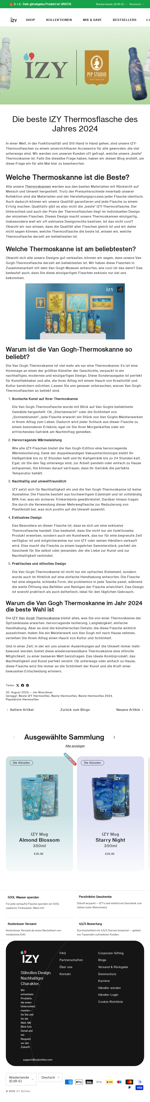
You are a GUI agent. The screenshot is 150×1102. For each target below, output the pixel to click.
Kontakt (65, 974)
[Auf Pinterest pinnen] (27, 685)
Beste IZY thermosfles (34, 695)
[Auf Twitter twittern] (17, 685)
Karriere (104, 980)
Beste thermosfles (64, 695)
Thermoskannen (38, 186)
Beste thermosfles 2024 (95, 695)
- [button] (33, 861)
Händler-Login (108, 994)
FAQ (63, 953)
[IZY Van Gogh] (75, 311)
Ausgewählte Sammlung (64, 737)
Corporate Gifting (111, 953)
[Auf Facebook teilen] (22, 685)
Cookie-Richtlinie (110, 1001)
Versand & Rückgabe (113, 967)
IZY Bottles (23, 1091)
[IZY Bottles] (13, 19)
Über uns (66, 967)
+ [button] (46, 861)
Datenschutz (107, 974)
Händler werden (109, 988)
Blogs (102, 960)
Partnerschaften (71, 960)
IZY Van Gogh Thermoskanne (36, 618)
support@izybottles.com (37, 1059)
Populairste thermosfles (22, 699)
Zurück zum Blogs (75, 709)
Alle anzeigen (75, 746)
